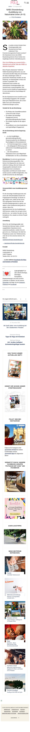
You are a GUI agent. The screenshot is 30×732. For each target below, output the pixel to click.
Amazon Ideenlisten (23, 713)
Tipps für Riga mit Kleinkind (15, 336)
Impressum (7, 709)
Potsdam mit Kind (12, 618)
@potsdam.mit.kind (10, 449)
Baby (8, 641)
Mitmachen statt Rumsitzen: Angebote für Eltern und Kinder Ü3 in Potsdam (15, 669)
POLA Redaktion (16, 17)
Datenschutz (15, 709)
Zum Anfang (14, 717)
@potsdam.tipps (10, 453)
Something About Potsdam (9, 713)
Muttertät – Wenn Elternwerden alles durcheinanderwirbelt (12, 644)
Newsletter (6, 282)
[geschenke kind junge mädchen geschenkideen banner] (15, 184)
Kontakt (22, 709)
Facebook (13, 284)
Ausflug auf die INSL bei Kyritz (14, 692)
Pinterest (5, 284)
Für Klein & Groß (12, 665)
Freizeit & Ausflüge (12, 690)
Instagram (22, 282)
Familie (9, 573)
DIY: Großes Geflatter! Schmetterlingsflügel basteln (15, 342)
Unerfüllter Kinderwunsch (13, 575)
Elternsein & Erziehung (13, 594)
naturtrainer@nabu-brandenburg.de (13, 239)
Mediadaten (7, 711)
